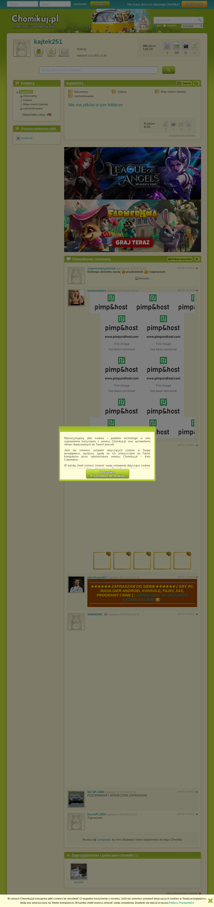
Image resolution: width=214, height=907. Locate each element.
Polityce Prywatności (181, 902)
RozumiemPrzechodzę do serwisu (107, 473)
